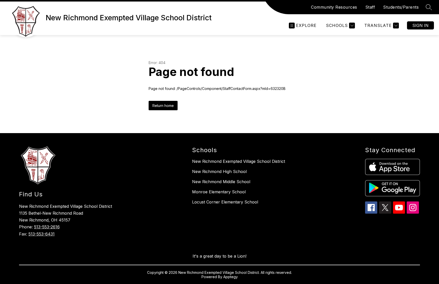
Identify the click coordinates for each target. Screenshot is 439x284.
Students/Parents (401, 7)
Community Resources (334, 7)
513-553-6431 (41, 233)
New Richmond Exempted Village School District (238, 161)
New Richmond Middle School (221, 181)
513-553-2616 (47, 226)
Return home (163, 105)
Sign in (420, 25)
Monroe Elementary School (219, 191)
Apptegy (230, 277)
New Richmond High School (219, 171)
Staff (370, 7)
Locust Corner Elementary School (225, 201)
